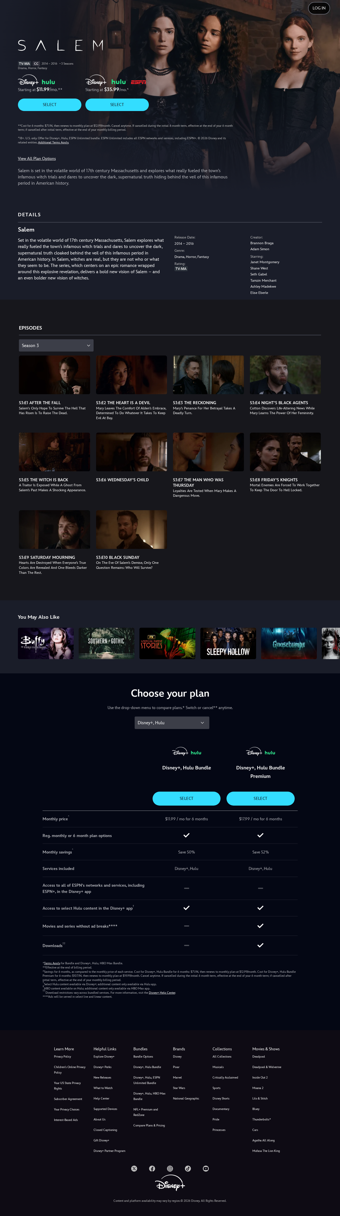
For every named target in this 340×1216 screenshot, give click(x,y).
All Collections (222, 1056)
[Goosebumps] (289, 643)
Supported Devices (105, 1109)
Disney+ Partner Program (109, 1151)
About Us (100, 1119)
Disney (177, 1056)
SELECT (50, 104)
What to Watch (103, 1088)
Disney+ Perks (103, 1067)
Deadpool (258, 1056)
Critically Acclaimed (225, 1077)
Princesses (219, 1130)
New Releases (102, 1077)
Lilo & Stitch (260, 1098)
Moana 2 (257, 1088)
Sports (217, 1088)
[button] (110, 1049)
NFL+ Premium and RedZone (145, 1112)
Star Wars (179, 1088)
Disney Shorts (221, 1098)
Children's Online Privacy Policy (69, 1069)
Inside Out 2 (260, 1077)
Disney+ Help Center (162, 992)
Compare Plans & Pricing (149, 1125)
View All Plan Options (37, 158)
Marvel (177, 1077)
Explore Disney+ (104, 1056)
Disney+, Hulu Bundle (147, 1067)
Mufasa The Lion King (266, 1151)
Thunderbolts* (261, 1119)
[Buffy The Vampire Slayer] (46, 643)
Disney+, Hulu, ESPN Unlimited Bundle (146, 1080)
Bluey (255, 1109)
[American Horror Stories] (167, 643)
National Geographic (186, 1098)
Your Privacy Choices (66, 1109)
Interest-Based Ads (66, 1120)
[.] (134, 1169)
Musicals (218, 1067)
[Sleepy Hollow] (228, 643)
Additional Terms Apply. (53, 142)
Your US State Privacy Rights (67, 1085)
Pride (216, 1119)
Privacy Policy (62, 1056)
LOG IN (319, 8)
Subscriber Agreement (68, 1099)
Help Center (101, 1098)
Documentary (221, 1109)
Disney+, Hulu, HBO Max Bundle (149, 1096)
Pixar (176, 1067)
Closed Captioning (105, 1130)
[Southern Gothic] (106, 643)
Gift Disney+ (101, 1140)
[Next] (330, 642)
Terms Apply (52, 963)
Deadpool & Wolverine (266, 1067)
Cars (255, 1130)
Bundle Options (143, 1056)
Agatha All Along (263, 1140)
